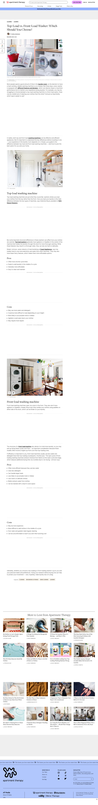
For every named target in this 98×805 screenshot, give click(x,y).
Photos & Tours (29, 6)
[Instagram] (59, 773)
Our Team (44, 772)
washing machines (34, 138)
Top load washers (21, 242)
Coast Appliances (46, 249)
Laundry (16, 21)
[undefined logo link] (16, 2)
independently (11, 79)
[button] (59, 73)
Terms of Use (79, 783)
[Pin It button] (13, 73)
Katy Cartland (12, 188)
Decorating (40, 6)
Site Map (44, 779)
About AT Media (7, 795)
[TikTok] (65, 773)
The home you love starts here (17, 762)
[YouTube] (59, 779)
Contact (44, 777)
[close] (97, 799)
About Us (44, 774)
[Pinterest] (65, 776)
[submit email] (91, 779)
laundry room (42, 84)
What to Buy (70, 6)
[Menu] (4, 2)
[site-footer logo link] (6, 792)
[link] (13, 635)
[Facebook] (59, 776)
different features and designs (28, 88)
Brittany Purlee (13, 396)
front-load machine (25, 446)
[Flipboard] (65, 779)
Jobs (4, 797)
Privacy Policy (88, 783)
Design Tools (59, 6)
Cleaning (9, 21)
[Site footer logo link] (21, 774)
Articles (49, 6)
